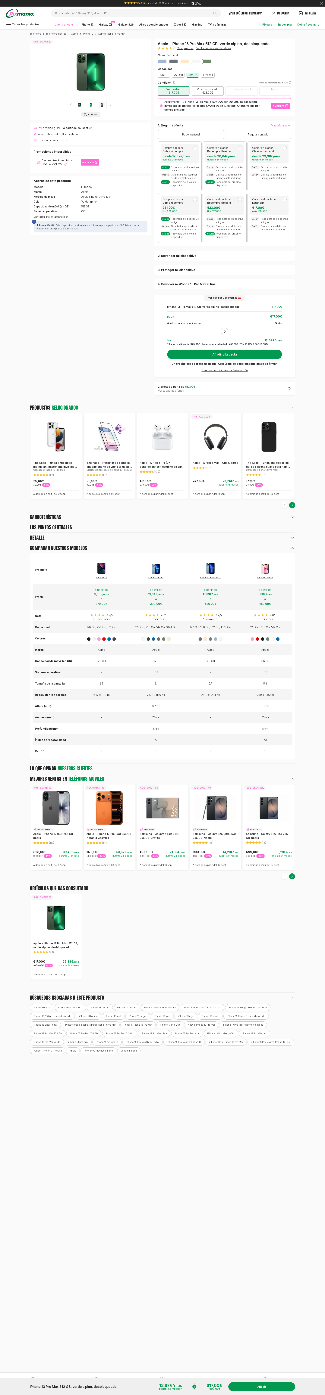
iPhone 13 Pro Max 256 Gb (47, 1033)
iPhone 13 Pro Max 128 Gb (84, 1033)
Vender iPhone (129, 1050)
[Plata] (195, 61)
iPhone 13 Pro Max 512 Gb (120, 1033)
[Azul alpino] (162, 61)
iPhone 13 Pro (155, 577)
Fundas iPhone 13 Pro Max (138, 1024)
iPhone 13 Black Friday (45, 1024)
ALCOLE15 (88, 162)
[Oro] (184, 61)
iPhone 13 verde (210, 1016)
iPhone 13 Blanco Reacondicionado (246, 1016)
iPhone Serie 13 (41, 1007)
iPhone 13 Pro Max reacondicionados (243, 1024)
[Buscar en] (216, 13)
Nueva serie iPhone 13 (70, 1007)
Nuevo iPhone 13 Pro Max (201, 1024)
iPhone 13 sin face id (107, 1042)
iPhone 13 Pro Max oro (254, 1033)
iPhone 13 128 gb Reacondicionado (248, 1007)
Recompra (285, 24)
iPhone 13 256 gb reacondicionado (52, 1016)
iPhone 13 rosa (162, 1016)
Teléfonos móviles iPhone (98, 1050)
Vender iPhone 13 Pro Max (47, 1050)
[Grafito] (173, 61)
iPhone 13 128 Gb (99, 1007)
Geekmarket (230, 297)
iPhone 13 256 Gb (126, 1007)
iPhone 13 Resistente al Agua (160, 1007)
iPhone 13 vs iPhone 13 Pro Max (226, 1042)
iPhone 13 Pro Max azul (187, 1033)
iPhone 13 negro (138, 1016)
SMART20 (279, 106)
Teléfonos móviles (56, 33)
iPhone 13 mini (265, 577)
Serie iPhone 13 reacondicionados (202, 1007)
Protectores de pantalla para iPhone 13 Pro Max (90, 1024)
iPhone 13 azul (113, 1016)
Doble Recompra (308, 24)
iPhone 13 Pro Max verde (46, 1042)
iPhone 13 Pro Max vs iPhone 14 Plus (271, 1042)
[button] (110, 104)
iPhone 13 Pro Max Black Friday (142, 1042)
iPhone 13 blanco (88, 1016)
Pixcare (267, 24)
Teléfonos (35, 33)
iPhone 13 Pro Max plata (154, 1033)
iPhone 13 (88, 33)
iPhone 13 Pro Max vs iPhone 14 (184, 1042)
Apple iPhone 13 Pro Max (111, 33)
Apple (74, 33)
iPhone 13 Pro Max (210, 577)
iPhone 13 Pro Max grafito (221, 1033)
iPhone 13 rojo (186, 1016)
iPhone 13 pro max (78, 1042)
